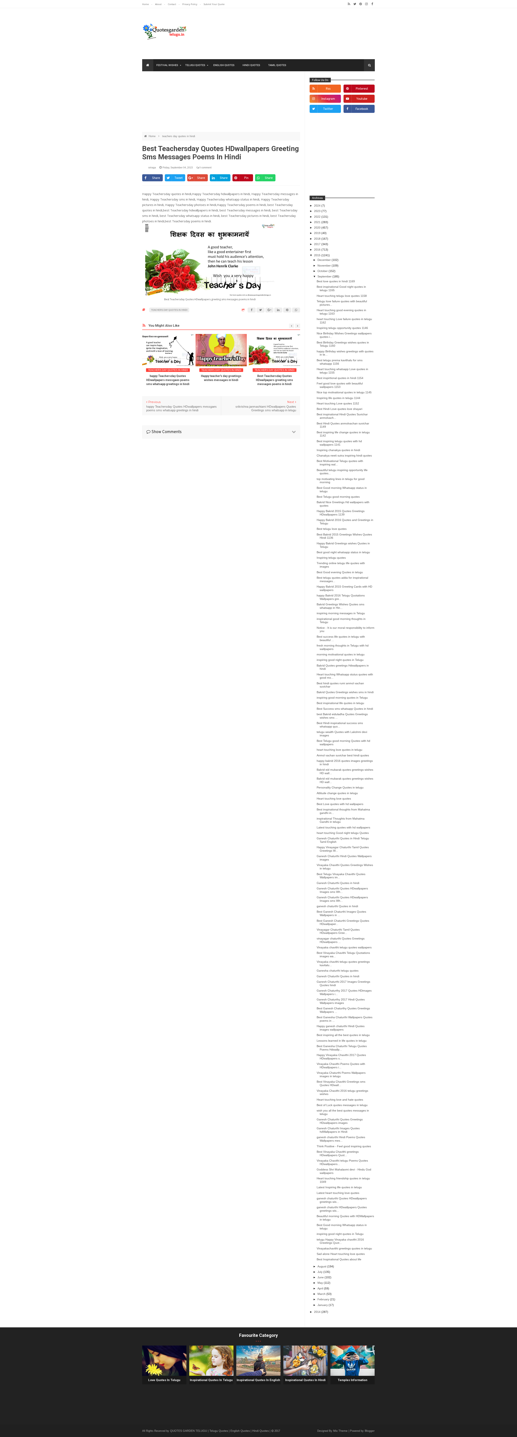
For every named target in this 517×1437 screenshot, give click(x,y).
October (323, 271)
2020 (317, 227)
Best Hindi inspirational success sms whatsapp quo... (340, 724)
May (320, 1282)
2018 (317, 238)
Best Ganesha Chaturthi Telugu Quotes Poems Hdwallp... (342, 1047)
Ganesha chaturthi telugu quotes (337, 970)
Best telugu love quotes (332, 528)
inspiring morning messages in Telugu (341, 613)
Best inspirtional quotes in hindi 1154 (340, 378)
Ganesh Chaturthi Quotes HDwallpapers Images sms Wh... (342, 890)
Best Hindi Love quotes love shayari (339, 408)
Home (145, 4)
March (321, 1293)
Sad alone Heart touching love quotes (341, 1253)
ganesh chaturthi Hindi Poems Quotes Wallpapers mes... (341, 1139)
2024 (317, 205)
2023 (317, 211)
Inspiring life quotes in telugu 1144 (338, 398)
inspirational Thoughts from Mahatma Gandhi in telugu (341, 820)
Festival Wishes (167, 65)
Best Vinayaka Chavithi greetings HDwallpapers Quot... (338, 1153)
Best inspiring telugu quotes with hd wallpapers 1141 (339, 443)
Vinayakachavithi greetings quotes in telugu (344, 1248)
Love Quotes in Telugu (164, 1380)
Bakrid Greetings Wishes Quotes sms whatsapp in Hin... (340, 606)
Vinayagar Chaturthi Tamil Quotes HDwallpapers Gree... (338, 931)
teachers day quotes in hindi (178, 136)
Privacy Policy (190, 4)
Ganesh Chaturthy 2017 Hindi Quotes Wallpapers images (341, 1001)
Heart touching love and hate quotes (340, 1099)
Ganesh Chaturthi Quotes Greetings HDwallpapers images (340, 1121)
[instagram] (366, 4)
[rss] (348, 4)
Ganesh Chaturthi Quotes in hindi (338, 883)
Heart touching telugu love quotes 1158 (342, 295)
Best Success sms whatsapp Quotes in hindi (345, 708)
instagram (328, 99)
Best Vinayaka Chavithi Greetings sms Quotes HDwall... (341, 1083)
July (320, 1271)
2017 (317, 244)
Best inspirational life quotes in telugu (340, 703)
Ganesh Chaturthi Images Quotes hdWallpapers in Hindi (338, 1130)
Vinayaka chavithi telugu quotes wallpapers (344, 947)
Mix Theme (340, 1430)
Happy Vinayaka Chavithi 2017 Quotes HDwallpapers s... (341, 1056)
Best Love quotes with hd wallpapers (340, 804)
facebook (361, 109)
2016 (317, 249)
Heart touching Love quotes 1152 (338, 403)
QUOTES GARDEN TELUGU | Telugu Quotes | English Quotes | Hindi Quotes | (220, 1430)
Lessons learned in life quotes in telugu (342, 1040)
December (324, 259)
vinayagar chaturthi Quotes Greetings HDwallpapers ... (341, 940)
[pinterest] (360, 4)
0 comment (205, 167)
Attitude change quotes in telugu (337, 793)
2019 (317, 233)
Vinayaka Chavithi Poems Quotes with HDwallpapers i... (341, 1065)
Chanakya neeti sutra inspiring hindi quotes (344, 455)
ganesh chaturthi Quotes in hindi (337, 906)
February (323, 1299)
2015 (317, 255)
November (324, 265)
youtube (361, 99)
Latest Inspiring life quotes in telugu (339, 1187)
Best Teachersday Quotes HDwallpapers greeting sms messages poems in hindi (221, 380)
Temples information (352, 1380)
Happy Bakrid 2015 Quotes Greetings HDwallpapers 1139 (341, 512)
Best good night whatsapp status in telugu (343, 552)
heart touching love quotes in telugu (339, 749)
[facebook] (372, 4)
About (158, 4)
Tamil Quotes (277, 65)
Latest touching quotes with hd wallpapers (343, 827)
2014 (317, 1311)
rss (328, 88)
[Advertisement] (221, 103)
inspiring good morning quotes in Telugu (342, 697)
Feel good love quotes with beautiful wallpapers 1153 (340, 385)
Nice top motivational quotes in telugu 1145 (344, 392)
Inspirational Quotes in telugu (211, 1380)
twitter (328, 109)
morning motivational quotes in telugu (341, 654)
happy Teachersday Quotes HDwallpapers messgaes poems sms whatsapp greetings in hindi (274, 380)
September (324, 276)
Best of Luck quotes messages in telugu (342, 1105)
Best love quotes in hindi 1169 (336, 281)
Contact (172, 4)
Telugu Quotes (195, 65)
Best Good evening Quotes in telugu (340, 572)
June (321, 1277)
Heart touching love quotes (334, 798)
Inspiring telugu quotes (331, 557)
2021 (317, 222)
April (320, 1288)
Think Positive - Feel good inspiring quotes (344, 1146)
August (322, 1266)
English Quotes (223, 65)
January (323, 1305)
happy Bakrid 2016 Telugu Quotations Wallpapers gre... (341, 597)
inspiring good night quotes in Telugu (340, 659)
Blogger (370, 1430)
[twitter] (354, 4)
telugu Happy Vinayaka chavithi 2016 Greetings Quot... (340, 1241)
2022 (317, 216)
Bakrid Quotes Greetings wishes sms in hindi (345, 692)
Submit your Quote (214, 4)
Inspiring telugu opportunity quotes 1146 (342, 328)
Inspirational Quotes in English (258, 1380)
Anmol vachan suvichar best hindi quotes (343, 755)
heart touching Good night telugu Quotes (343, 832)
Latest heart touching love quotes (338, 1193)
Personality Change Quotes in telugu (340, 787)
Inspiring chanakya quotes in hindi (338, 450)
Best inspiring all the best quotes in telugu (343, 1035)
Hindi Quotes (251, 65)
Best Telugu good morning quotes (338, 496)
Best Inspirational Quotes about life (339, 1259)
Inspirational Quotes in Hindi (305, 1380)
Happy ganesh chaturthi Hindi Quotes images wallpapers (341, 1027)
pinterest (362, 88)
